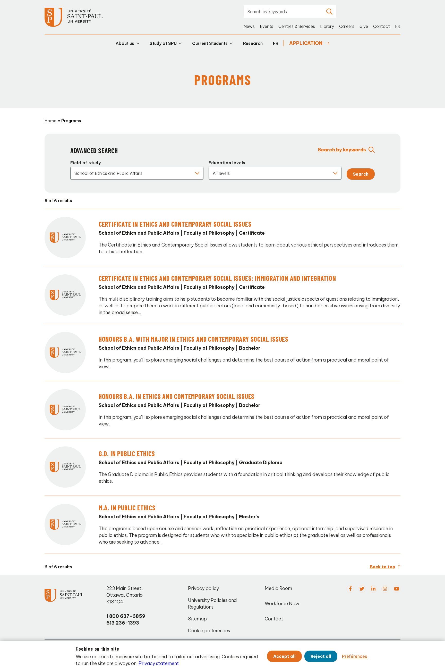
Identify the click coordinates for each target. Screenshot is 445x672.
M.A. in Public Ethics (127, 508)
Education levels (227, 162)
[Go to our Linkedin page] (373, 589)
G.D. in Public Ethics (127, 453)
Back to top (382, 566)
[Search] (329, 11)
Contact (381, 26)
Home (50, 120)
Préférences (354, 656)
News (249, 26)
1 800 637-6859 (125, 616)
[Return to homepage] (73, 17)
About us (125, 43)
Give (364, 26)
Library (327, 26)
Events (266, 26)
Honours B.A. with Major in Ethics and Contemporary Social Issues (193, 339)
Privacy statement (159, 663)
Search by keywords (342, 150)
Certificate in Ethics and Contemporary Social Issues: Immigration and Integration (217, 278)
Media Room (278, 588)
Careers (346, 26)
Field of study (85, 162)
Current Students (210, 43)
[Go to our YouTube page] (396, 589)
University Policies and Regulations (212, 603)
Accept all (284, 656)
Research (253, 43)
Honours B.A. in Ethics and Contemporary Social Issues (176, 396)
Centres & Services (296, 26)
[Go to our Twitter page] (362, 589)
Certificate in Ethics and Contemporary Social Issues (175, 224)
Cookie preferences (209, 631)
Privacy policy (203, 588)
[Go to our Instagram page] (385, 589)
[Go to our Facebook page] (350, 589)
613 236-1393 (122, 623)
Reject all (321, 656)
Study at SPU (163, 43)
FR (397, 26)
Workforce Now (282, 604)
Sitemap (197, 619)
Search (361, 174)
